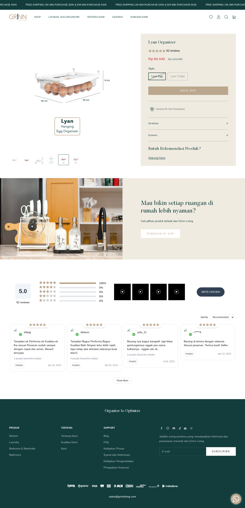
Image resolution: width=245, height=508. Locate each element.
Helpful (19, 365)
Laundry (14, 442)
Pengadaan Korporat (116, 467)
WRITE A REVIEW (210, 292)
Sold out (188, 90)
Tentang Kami (69, 435)
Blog (106, 435)
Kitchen (13, 435)
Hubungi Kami (156, 157)
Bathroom (15, 454)
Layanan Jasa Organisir (63, 17)
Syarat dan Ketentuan (117, 454)
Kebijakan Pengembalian (119, 461)
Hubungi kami (139, 17)
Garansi (117, 17)
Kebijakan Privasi (114, 448)
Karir (64, 448)
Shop (37, 17)
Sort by (204, 317)
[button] (188, 51)
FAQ (106, 442)
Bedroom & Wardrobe (22, 448)
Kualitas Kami (69, 442)
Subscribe (221, 451)
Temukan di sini (160, 233)
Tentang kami (96, 17)
